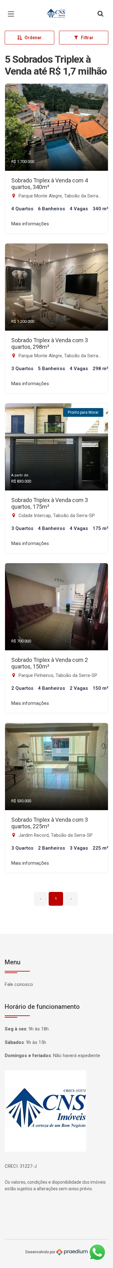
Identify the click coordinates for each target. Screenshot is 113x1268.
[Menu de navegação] (12, 14)
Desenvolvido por (40, 1252)
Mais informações (30, 224)
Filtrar (87, 37)
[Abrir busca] (100, 14)
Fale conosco (19, 984)
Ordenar (33, 37)
